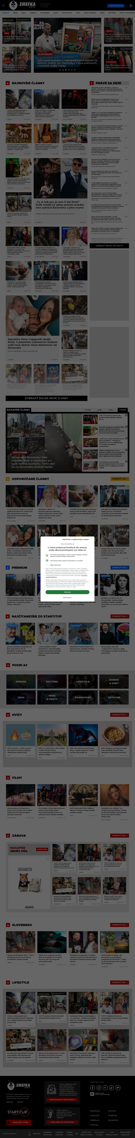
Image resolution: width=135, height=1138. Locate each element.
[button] (67, 565)
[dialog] (67, 569)
